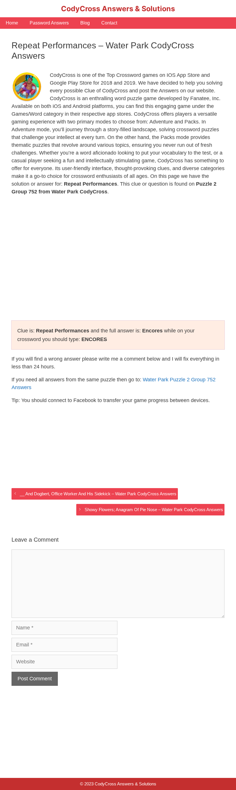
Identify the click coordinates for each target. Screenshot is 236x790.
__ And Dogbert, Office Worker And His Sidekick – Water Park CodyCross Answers (98, 493)
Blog (85, 22)
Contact (109, 22)
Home (12, 22)
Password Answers (49, 22)
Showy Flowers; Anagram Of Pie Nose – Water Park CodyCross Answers (154, 509)
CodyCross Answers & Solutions (118, 8)
